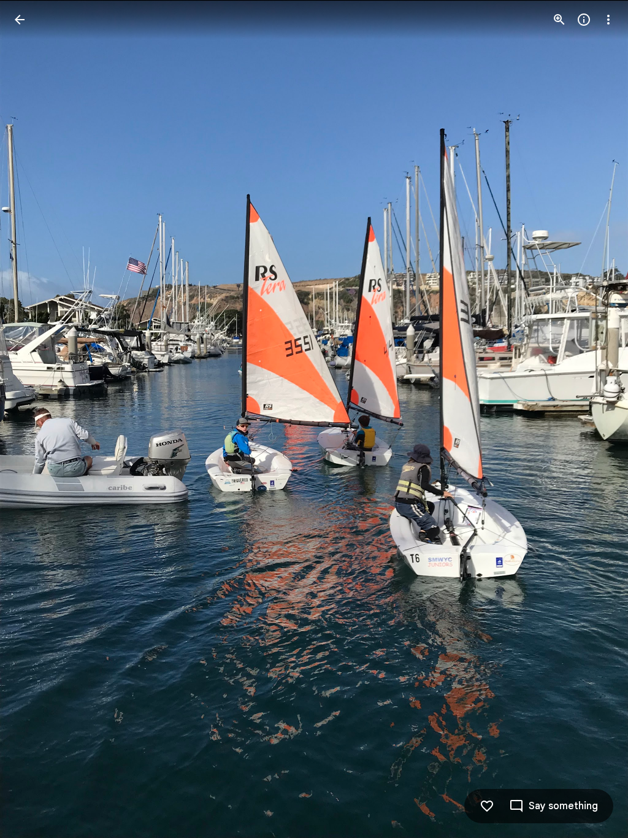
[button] (34, 419)
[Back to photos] (19, 19)
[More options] (608, 19)
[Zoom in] (559, 19)
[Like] (487, 806)
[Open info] (584, 19)
